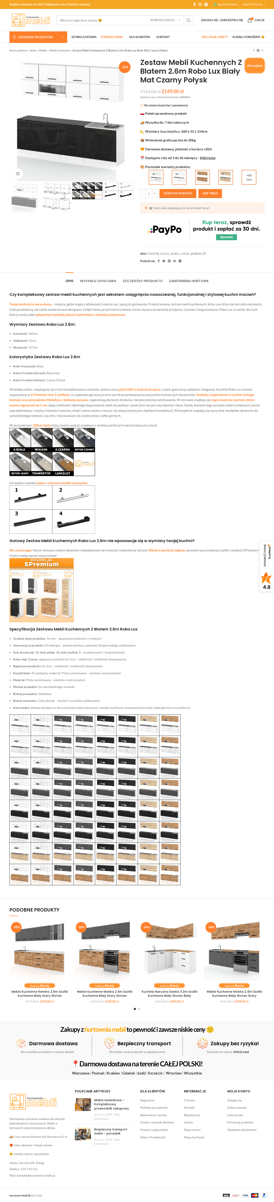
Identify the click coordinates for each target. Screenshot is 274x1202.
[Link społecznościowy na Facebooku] (194, 4)
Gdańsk (128, 1073)
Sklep (33, 50)
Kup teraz (210, 193)
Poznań (98, 1073)
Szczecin (155, 1073)
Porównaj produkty (240, 1122)
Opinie (188, 1122)
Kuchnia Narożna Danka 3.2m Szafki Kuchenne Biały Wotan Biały (169, 993)
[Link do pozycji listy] (38, 1163)
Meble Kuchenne (59, 50)
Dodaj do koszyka (178, 193)
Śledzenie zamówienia (241, 1130)
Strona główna (18, 50)
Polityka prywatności (154, 1107)
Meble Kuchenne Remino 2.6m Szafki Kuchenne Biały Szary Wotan (40, 993)
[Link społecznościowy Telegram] (180, 261)
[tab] (69, 278)
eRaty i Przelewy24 (152, 1137)
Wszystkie (193, 1073)
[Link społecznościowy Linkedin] (174, 261)
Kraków (113, 1073)
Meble (43, 50)
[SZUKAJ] (189, 20)
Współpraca (192, 1115)
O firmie (189, 1100)
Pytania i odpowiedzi (154, 1130)
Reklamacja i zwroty (153, 1115)
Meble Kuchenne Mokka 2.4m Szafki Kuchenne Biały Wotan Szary (234, 993)
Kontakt (189, 1107)
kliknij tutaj (241, 1052)
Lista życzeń (235, 1115)
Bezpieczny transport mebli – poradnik (110, 1131)
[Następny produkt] (262, 50)
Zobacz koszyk (236, 1107)
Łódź (141, 1073)
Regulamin (147, 1100)
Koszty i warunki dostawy (157, 1122)
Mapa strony (192, 1130)
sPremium (254, 65)
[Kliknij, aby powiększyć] (18, 173)
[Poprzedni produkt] (254, 50)
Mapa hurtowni (194, 1137)
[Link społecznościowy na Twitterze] (164, 261)
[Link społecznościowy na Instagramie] (200, 4)
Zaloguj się (234, 1100)
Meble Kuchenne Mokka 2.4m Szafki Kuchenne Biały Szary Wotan (104, 993)
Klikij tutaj (207, 158)
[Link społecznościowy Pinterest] (206, 4)
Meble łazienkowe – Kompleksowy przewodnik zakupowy (111, 1104)
